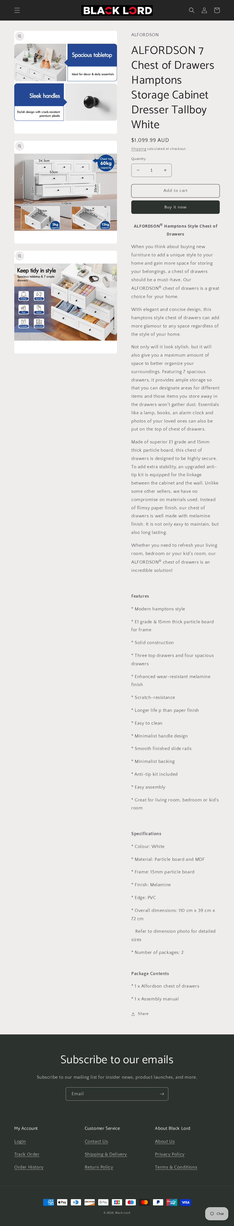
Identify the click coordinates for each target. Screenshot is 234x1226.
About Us (165, 1141)
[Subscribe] (162, 1094)
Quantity (138, 159)
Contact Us (96, 1141)
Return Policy (99, 1167)
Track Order (27, 1154)
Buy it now (175, 207)
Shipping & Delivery (106, 1154)
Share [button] (143, 1014)
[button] (17, 10)
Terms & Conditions (176, 1167)
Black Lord (122, 1213)
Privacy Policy (169, 1154)
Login (20, 1141)
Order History (29, 1167)
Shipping (138, 149)
